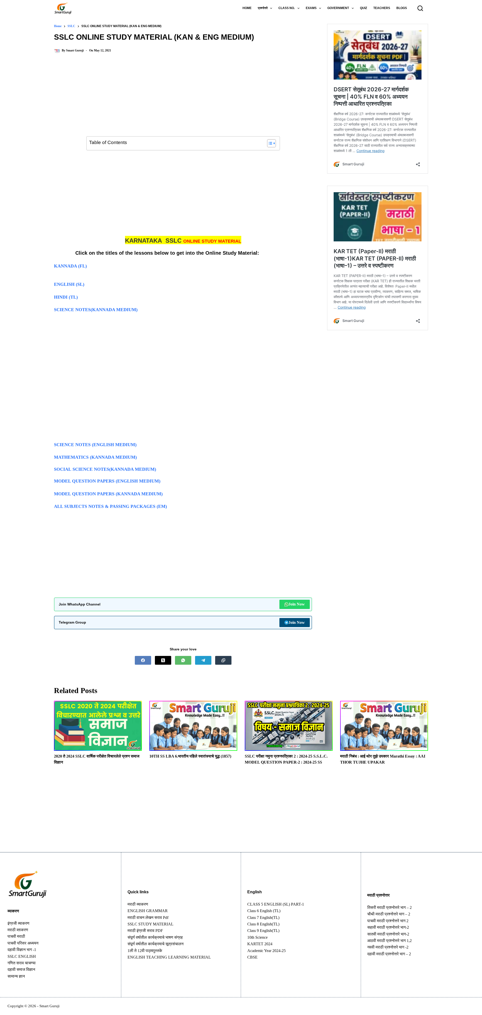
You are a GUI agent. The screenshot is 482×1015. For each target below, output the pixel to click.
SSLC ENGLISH (22, 956)
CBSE (252, 957)
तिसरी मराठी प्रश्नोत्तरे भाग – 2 (389, 907)
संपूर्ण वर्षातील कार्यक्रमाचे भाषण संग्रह (155, 937)
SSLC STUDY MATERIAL (150, 924)
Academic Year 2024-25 (266, 951)
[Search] (420, 8)
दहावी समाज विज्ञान (21, 969)
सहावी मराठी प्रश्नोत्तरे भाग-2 (388, 927)
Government (338, 8)
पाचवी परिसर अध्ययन (23, 943)
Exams (311, 8)
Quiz (363, 8)
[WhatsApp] (183, 660)
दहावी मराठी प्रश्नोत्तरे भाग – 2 (389, 954)
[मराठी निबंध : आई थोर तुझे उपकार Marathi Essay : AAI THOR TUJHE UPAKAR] (384, 726)
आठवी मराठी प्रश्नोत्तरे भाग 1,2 (389, 940)
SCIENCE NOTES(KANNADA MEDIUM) (96, 309)
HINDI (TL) (66, 297)
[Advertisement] (183, 99)
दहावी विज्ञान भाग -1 (22, 950)
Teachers (381, 8)
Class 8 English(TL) (263, 924)
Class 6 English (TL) (263, 911)
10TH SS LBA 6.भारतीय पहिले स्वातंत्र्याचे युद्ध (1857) (190, 756)
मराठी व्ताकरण (18, 930)
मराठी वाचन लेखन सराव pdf (148, 917)
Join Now (296, 604)
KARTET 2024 (259, 944)
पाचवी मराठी (16, 936)
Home (247, 8)
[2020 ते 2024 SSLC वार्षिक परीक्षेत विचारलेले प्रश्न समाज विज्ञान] (98, 726)
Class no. (286, 8)
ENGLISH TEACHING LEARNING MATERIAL (169, 957)
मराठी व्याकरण (138, 904)
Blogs (401, 8)
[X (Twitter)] (163, 660)
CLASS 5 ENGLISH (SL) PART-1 (275, 904)
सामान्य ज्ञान (16, 976)
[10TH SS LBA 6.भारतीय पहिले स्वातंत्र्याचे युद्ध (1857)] (193, 726)
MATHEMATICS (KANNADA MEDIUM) (95, 457)
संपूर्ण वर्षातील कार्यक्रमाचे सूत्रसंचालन (156, 944)
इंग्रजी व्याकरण (18, 923)
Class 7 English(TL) (263, 917)
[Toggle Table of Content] (269, 143)
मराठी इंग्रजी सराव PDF (145, 930)
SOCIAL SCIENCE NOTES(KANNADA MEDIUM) (105, 469)
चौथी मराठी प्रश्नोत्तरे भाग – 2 (388, 914)
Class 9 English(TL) (263, 930)
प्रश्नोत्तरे (263, 8)
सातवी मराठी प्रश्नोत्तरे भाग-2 (388, 934)
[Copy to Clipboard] (223, 660)
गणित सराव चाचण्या (22, 963)
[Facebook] (143, 660)
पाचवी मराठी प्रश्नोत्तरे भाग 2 (387, 921)
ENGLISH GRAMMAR (148, 911)
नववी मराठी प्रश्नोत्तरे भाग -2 (387, 947)
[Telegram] (203, 660)
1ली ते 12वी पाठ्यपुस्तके (145, 951)
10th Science (257, 937)
